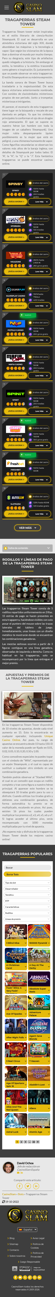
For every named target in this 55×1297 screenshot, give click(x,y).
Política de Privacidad (37, 1255)
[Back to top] (47, 1163)
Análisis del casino (41, 183)
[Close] (6, 8)
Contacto (14, 1250)
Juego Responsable (30, 1262)
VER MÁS (25, 528)
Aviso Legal (38, 1238)
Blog (12, 1238)
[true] (25, 943)
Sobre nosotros (17, 1256)
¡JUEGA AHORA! (15, 201)
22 (34, 1142)
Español (28, 1229)
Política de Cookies (37, 1246)
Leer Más (39, 202)
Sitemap (14, 1244)
